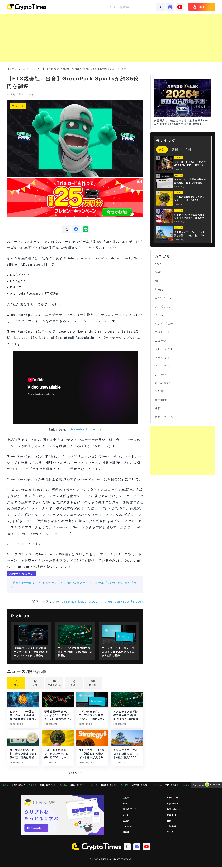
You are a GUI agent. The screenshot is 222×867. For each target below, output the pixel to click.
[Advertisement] (111, 38)
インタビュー (164, 323)
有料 (188, 149)
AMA (158, 264)
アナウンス (162, 306)
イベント (161, 315)
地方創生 (161, 400)
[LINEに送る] (85, 229)
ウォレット (162, 332)
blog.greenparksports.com (77, 601)
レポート (161, 374)
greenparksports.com (123, 601)
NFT (158, 281)
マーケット (162, 357)
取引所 (159, 391)
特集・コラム (164, 417)
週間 (175, 149)
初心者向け (162, 383)
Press (159, 289)
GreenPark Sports (86, 429)
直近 (162, 149)
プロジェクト (164, 349)
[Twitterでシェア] (66, 229)
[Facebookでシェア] (76, 229)
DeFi (158, 272)
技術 (158, 408)
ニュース (29, 68)
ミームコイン (164, 366)
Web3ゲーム (164, 298)
